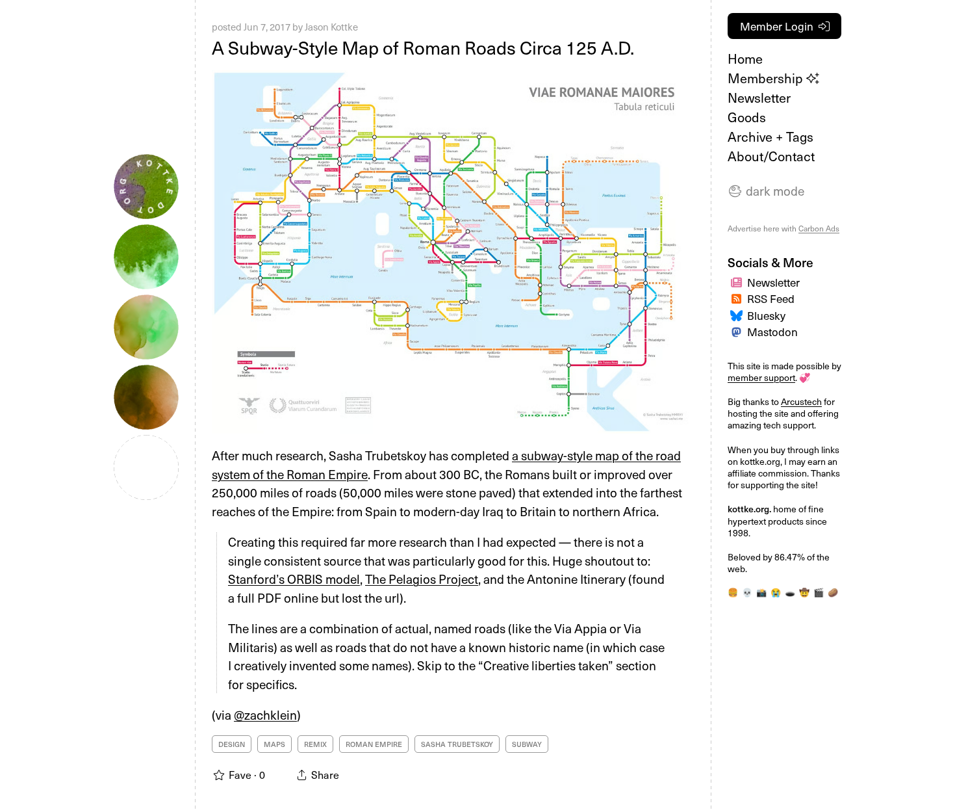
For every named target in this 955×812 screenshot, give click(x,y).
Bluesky (766, 315)
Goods (747, 117)
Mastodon (772, 331)
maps (274, 744)
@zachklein (265, 714)
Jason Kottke (331, 27)
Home (745, 58)
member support (761, 377)
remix (315, 744)
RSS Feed (771, 298)
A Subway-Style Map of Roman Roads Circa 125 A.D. (423, 47)
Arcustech (801, 401)
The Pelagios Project (421, 579)
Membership (767, 78)
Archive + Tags (770, 136)
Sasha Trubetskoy (457, 744)
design (231, 744)
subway (527, 744)
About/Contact (771, 156)
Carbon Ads (818, 228)
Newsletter (759, 97)
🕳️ (790, 592)
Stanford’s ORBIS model (294, 579)
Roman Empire (374, 744)
